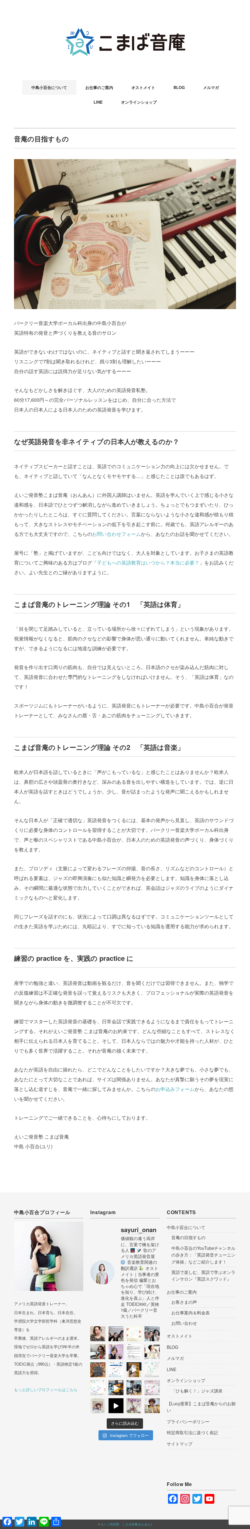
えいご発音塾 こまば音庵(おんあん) (126, 1524)
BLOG (179, 87)
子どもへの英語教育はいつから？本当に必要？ (148, 562)
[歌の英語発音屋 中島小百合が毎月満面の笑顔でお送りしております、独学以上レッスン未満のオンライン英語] (116, 1369)
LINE (98, 102)
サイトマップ (179, 1444)
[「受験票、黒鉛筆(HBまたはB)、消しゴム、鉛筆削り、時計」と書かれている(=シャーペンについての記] (134, 1369)
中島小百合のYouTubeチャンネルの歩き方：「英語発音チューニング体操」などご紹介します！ (203, 1255)
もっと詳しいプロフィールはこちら (45, 1389)
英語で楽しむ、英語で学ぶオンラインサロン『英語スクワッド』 (203, 1275)
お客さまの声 (184, 1302)
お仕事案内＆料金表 (190, 1313)
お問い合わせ (184, 1323)
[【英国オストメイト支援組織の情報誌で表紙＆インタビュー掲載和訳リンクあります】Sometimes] (134, 1405)
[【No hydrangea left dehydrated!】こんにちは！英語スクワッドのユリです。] (152, 1369)
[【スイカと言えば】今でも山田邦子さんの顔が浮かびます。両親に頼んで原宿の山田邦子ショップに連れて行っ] (134, 1333)
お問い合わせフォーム (116, 533)
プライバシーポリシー (188, 1421)
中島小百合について (49, 87)
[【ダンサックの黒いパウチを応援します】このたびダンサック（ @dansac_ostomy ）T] (116, 1351)
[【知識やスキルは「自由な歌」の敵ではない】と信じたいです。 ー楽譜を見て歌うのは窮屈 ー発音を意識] (152, 1351)
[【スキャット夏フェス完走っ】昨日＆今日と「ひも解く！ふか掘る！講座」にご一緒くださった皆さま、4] (116, 1333)
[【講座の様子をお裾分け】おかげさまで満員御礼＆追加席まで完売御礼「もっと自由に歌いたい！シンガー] (116, 1405)
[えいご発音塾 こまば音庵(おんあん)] (125, 25)
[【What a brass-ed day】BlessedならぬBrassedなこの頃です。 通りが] (116, 1387)
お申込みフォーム (175, 1088)
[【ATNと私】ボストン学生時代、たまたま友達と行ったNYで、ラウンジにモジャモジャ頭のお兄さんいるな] (134, 1351)
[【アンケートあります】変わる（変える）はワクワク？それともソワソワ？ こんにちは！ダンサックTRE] (97, 1333)
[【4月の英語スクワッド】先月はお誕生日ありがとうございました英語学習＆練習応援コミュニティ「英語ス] (152, 1387)
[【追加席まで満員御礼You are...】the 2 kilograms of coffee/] (152, 1405)
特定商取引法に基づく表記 (192, 1432)
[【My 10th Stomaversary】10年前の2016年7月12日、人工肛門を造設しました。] (97, 1369)
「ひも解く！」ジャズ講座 (197, 1391)
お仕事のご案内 (99, 87)
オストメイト (143, 87)
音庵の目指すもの (188, 1237)
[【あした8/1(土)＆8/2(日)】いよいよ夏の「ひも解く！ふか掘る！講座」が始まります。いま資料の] (97, 1351)
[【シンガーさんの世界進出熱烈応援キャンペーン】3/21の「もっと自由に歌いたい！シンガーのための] (97, 1405)
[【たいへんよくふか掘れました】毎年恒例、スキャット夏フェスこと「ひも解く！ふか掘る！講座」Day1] (152, 1333)
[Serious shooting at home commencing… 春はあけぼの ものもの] (134, 1387)
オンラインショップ (139, 102)
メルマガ (211, 87)
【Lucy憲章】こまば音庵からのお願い (201, 1406)
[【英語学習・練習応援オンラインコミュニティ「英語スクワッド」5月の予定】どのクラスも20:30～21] (97, 1387)
